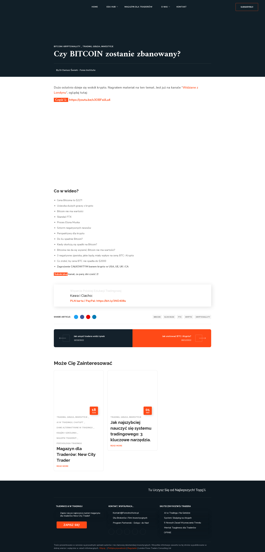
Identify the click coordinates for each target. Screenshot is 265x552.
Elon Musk (169, 317)
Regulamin (132, 548)
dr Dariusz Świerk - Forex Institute (77, 70)
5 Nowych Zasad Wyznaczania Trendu (182, 522)
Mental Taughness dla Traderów (180, 527)
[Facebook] (119, 532)
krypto (188, 317)
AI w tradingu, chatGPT (70, 422)
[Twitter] (127, 532)
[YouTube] (111, 532)
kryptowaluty (203, 317)
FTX (179, 317)
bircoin (157, 317)
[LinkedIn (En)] (143, 532)
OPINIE (167, 532)
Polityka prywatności (117, 548)
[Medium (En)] (135, 532)
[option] (79, 422)
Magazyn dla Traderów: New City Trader (76, 454)
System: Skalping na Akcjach (178, 517)
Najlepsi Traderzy (66, 438)
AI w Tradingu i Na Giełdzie (177, 512)
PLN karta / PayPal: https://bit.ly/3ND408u (98, 301)
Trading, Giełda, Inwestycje (98, 46)
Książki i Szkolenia (66, 433)
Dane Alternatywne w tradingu (75, 427)
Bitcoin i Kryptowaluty (67, 46)
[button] (247, 7)
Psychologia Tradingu (69, 443)
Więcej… (102, 548)
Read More (62, 466)
